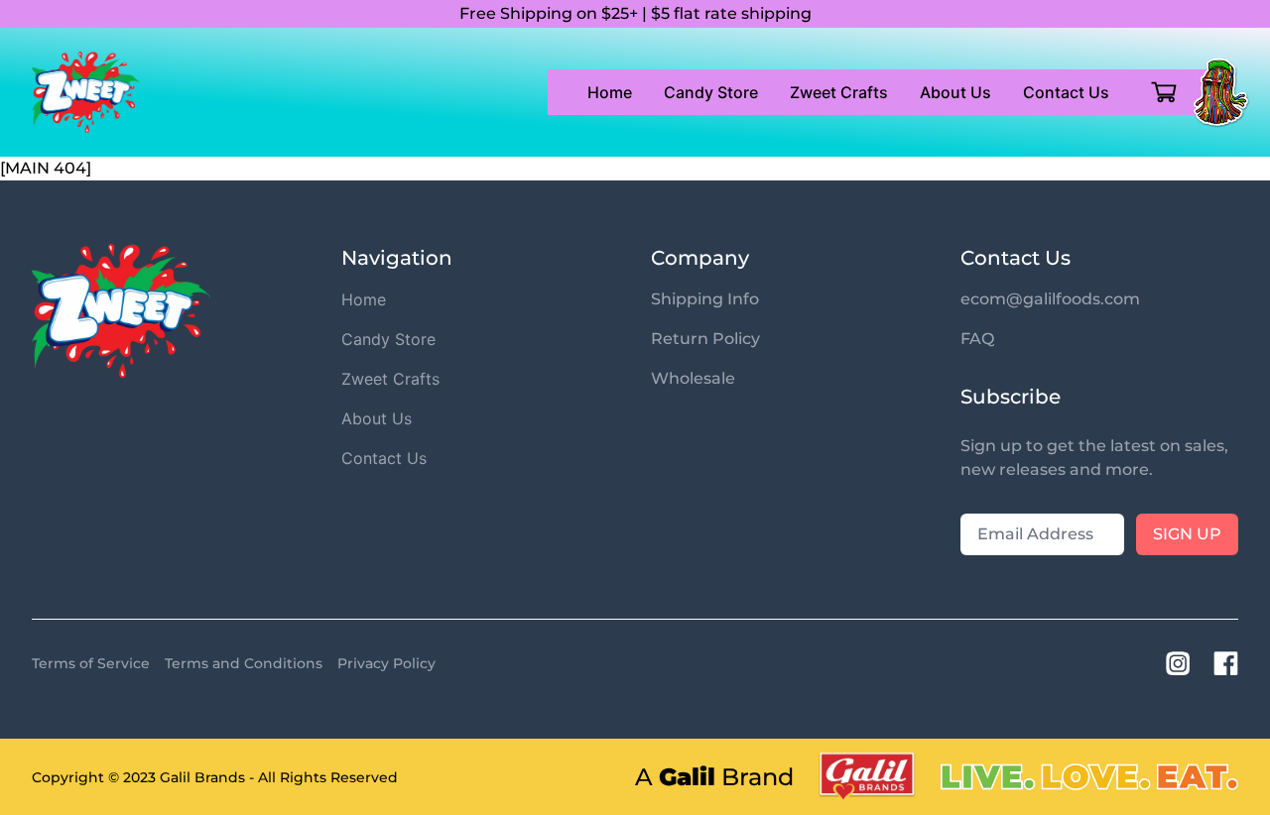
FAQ (977, 338)
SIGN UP (1187, 533)
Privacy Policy (386, 663)
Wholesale (693, 378)
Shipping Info (705, 299)
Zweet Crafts (839, 92)
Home (609, 92)
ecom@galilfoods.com (1050, 299)
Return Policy (705, 338)
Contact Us (1066, 92)
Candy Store (711, 92)
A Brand (714, 776)
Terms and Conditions (243, 663)
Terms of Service (91, 663)
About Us (955, 92)
